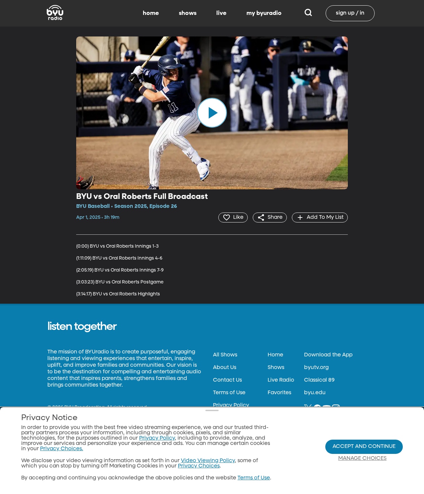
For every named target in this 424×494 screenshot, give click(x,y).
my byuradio (264, 13)
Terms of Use (229, 393)
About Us (224, 367)
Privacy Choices (199, 466)
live (221, 13)
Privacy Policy (231, 405)
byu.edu (315, 393)
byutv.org (316, 367)
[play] (212, 113)
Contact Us (227, 380)
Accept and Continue (364, 446)
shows (187, 13)
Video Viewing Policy (208, 460)
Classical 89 (319, 380)
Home (275, 355)
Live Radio (281, 380)
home (151, 13)
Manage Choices (362, 458)
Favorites (279, 393)
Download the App (328, 355)
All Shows (225, 355)
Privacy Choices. (61, 449)
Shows (276, 367)
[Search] (308, 13)
